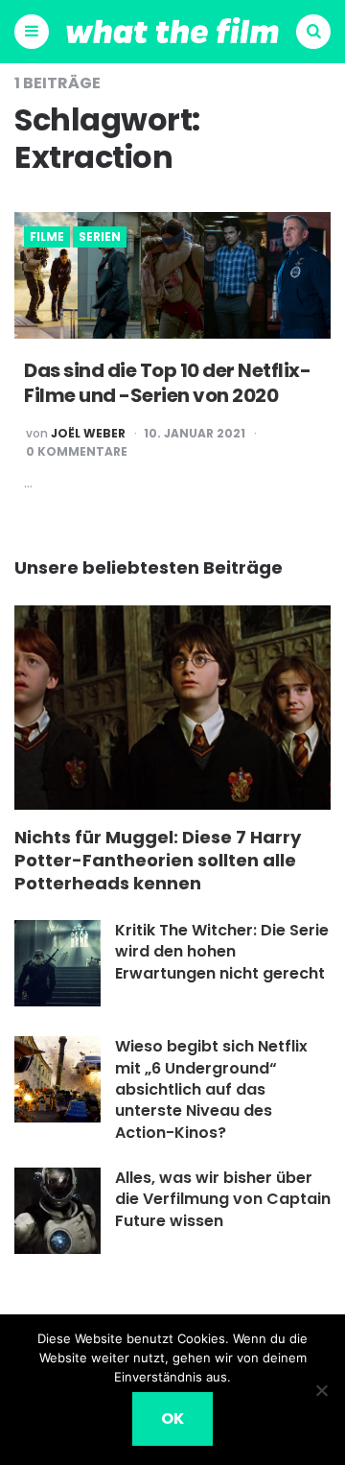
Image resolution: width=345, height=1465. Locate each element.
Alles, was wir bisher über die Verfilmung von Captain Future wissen (223, 1199)
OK (172, 1418)
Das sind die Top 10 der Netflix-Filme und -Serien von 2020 (167, 383)
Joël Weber (88, 433)
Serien (100, 237)
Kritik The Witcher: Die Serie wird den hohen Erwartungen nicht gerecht (222, 951)
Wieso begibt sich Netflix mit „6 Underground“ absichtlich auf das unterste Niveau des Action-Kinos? (211, 1089)
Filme (47, 237)
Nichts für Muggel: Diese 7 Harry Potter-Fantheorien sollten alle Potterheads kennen (157, 860)
